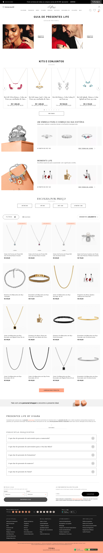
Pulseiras (8, 529)
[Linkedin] (26, 512)
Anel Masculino (10, 534)
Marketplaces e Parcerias (65, 534)
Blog (41, 531)
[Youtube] (29, 512)
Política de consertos (88, 523)
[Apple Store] (73, 512)
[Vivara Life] (51, 7)
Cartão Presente (86, 531)
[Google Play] (65, 512)
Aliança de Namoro (28, 521)
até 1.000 (60, 205)
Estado (6, 491)
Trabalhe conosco (44, 525)
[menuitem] (23, 10)
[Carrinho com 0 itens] (99, 10)
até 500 (42, 205)
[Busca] (90, 10)
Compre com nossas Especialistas (67, 527)
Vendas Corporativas (64, 531)
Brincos (26, 527)
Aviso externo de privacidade (90, 525)
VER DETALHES (15, 104)
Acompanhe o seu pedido (65, 523)
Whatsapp (61, 525)
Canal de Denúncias (45, 534)
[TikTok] (23, 512)
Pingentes (26, 523)
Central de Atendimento (65, 521)
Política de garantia (87, 521)
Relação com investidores (46, 529)
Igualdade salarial (44, 527)
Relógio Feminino (10, 531)
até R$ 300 (25, 205)
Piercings (26, 529)
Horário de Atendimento (65, 529)
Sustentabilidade (44, 523)
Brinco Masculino (28, 531)
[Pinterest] (20, 512)
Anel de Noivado (10, 523)
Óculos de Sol (9, 527)
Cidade (28, 491)
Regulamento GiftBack (88, 529)
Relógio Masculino (10, 538)
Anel (7, 525)
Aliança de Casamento (11, 521)
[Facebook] (13, 512)
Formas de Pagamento (88, 527)
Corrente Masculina (11, 536)
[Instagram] (16, 512)
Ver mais (51, 427)
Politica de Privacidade (77, 499)
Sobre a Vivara (43, 521)
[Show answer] (93, 438)
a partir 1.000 (78, 205)
